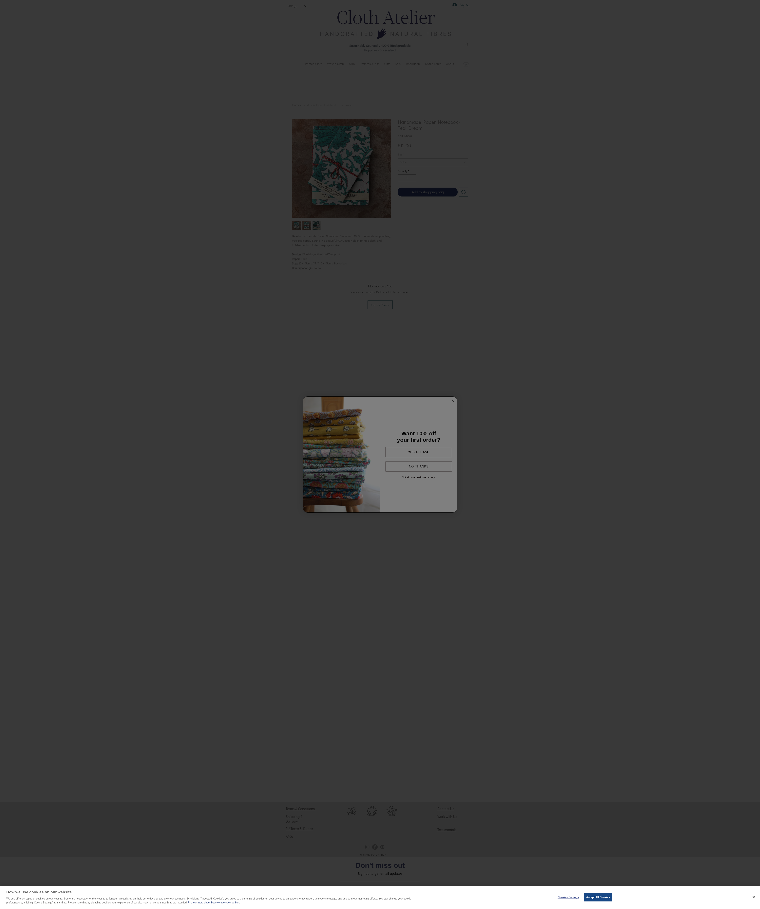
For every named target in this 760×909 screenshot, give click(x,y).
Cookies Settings (568, 897)
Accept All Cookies (598, 897)
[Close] (753, 897)
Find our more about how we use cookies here (213, 902)
